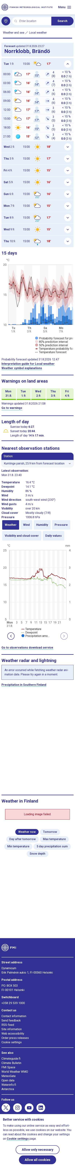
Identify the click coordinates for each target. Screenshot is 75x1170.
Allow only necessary (37, 1149)
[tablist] (37, 530)
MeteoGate (8, 1076)
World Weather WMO (14, 1071)
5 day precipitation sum (52, 846)
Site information (11, 1029)
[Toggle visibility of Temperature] (31, 629)
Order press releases (15, 1038)
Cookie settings (11, 1042)
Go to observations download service (27, 647)
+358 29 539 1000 (13, 1003)
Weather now (27, 832)
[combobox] (34, 21)
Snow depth (37, 853)
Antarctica (7, 1089)
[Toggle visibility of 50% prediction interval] (51, 345)
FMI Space (8, 1067)
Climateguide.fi (10, 1058)
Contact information (13, 1016)
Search (62, 21)
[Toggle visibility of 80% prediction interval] (51, 342)
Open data (7, 1080)
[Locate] (5, 21)
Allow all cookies (37, 1160)
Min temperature (18, 846)
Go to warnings (11, 408)
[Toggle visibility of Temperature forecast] (50, 352)
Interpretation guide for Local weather (28, 363)
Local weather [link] (38, 32)
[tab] (10, 525)
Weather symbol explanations (21, 368)
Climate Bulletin (11, 1063)
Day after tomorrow (22, 839)
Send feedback (11, 1020)
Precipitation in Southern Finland (23, 684)
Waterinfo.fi (8, 1084)
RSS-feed (7, 1025)
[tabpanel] (37, 590)
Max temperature (54, 839)
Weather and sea (13, 32)
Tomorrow (50, 832)
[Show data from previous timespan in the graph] (11, 636)
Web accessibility (12, 1033)
